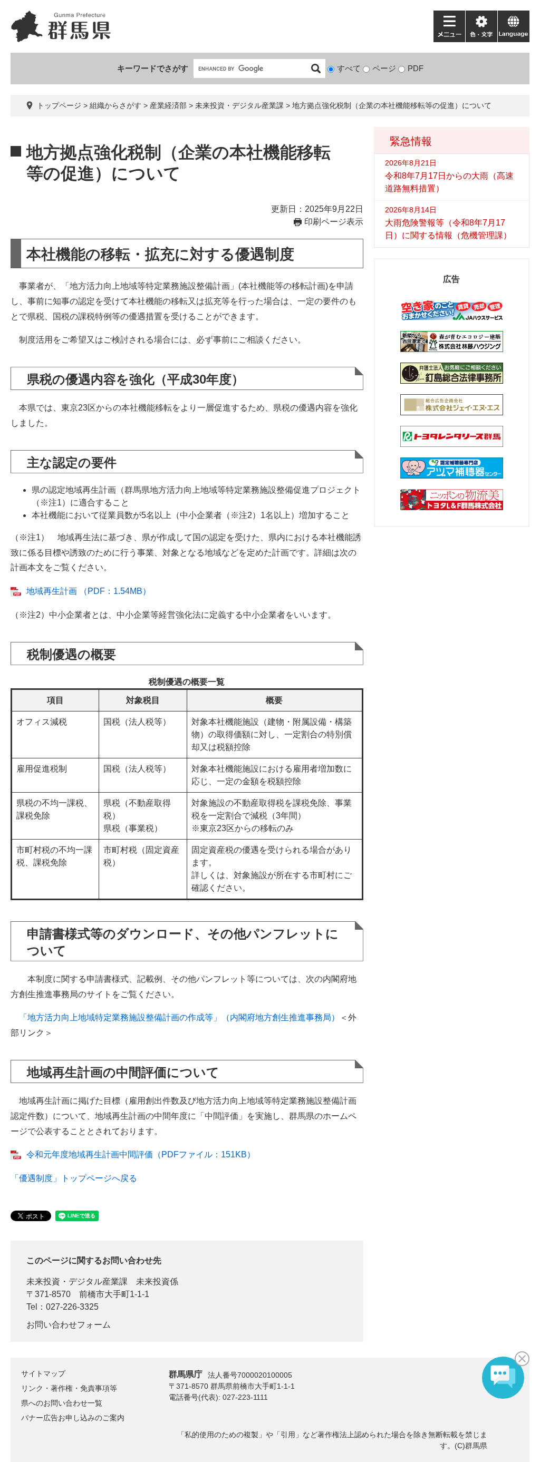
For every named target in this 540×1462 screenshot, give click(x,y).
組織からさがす (115, 105)
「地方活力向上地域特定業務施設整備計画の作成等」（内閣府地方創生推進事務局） (179, 1017)
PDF (415, 68)
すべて (349, 68)
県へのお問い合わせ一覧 (61, 1403)
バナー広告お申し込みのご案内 (72, 1418)
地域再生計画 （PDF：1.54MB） (88, 591)
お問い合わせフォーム (68, 1324)
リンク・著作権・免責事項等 (69, 1388)
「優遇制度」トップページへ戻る (74, 1178)
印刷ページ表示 (333, 221)
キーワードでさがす (152, 68)
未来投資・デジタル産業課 (239, 105)
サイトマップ (43, 1373)
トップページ (59, 105)
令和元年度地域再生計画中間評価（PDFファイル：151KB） (140, 1154)
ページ (384, 68)
